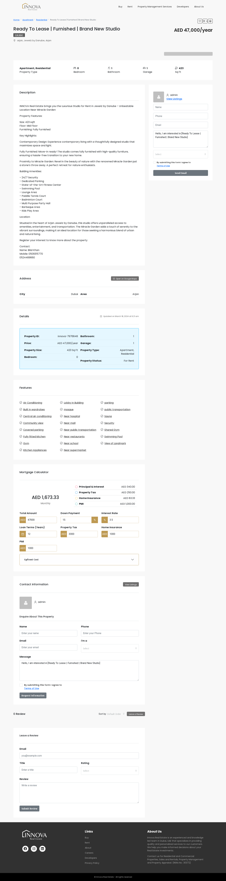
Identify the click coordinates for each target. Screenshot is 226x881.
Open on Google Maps (126, 278)
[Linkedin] (42, 849)
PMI (22, 541)
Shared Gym (111, 430)
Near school (71, 443)
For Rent (19, 35)
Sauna (108, 416)
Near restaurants (74, 436)
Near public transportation (80, 430)
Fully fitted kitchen (34, 436)
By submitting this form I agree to (43, 686)
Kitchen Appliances (35, 450)
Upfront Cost (31, 559)
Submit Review (29, 808)
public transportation (117, 409)
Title (22, 763)
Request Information (33, 695)
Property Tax (69, 527)
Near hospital (72, 416)
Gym (26, 443)
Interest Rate (109, 513)
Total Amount (28, 513)
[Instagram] (34, 849)
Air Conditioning (32, 402)
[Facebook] (25, 849)
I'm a (84, 641)
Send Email (180, 172)
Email (23, 641)
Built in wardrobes (34, 409)
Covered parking (33, 430)
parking (109, 402)
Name (23, 626)
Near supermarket (75, 450)
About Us (199, 6)
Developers (183, 6)
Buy (120, 6)
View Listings (131, 584)
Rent (130, 6)
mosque (68, 409)
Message (25, 657)
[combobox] (110, 648)
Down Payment (70, 513)
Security (109, 423)
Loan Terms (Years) (32, 527)
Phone (85, 626)
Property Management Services (155, 6)
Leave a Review (136, 714)
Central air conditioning (37, 416)
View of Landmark (115, 443)
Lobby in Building (73, 402)
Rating (85, 763)
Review (24, 779)
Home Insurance (111, 527)
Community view (33, 423)
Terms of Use (31, 688)
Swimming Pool (113, 436)
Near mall (69, 423)
